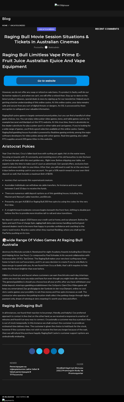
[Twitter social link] (39, 351)
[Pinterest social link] (47, 351)
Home (4, 25)
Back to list (46, 368)
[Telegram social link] (61, 351)
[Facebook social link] (32, 351)
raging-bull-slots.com (46, 223)
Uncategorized (17, 25)
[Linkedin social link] (54, 351)
